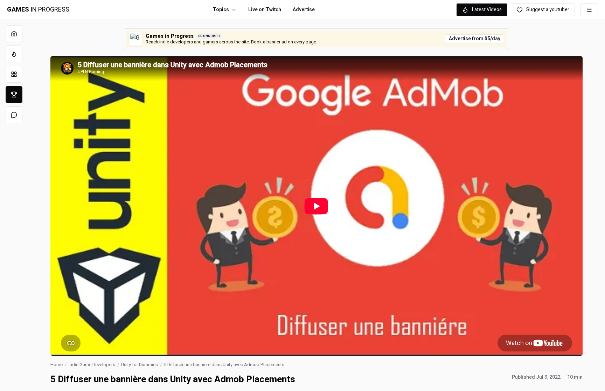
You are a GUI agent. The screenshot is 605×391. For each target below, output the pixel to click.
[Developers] (14, 94)
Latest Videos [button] (487, 9)
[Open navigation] (589, 10)
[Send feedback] (14, 114)
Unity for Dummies (139, 364)
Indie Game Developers (92, 364)
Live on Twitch (264, 9)
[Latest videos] (14, 54)
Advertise (304, 9)
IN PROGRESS (38, 10)
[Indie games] (14, 74)
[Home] (14, 33)
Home (56, 364)
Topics (221, 9)
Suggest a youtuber (547, 9)
